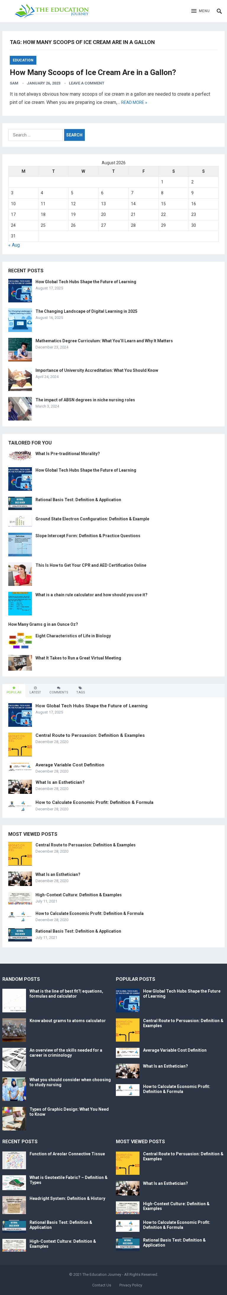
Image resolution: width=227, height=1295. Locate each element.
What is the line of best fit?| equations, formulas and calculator (66, 993)
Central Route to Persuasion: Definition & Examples (90, 735)
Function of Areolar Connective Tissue (67, 1153)
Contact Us (101, 1285)
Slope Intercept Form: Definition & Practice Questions (87, 535)
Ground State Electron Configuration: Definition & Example (92, 519)
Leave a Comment (86, 83)
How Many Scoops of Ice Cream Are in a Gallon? (93, 72)
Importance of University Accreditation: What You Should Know (96, 370)
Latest (35, 692)
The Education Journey (101, 1274)
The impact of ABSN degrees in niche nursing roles (85, 400)
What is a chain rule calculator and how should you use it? (91, 594)
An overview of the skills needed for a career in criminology (66, 1053)
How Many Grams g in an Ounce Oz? (43, 624)
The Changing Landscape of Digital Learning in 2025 (86, 311)
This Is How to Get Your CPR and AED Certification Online (90, 565)
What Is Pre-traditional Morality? (67, 453)
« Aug (14, 245)
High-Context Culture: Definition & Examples (78, 894)
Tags (80, 692)
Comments (58, 692)
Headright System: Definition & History (67, 1198)
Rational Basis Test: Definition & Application (78, 499)
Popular (14, 692)
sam (14, 83)
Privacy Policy (130, 1285)
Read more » (134, 102)
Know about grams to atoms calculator (68, 1020)
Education (23, 60)
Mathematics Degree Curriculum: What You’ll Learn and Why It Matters (104, 340)
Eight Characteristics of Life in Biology (73, 635)
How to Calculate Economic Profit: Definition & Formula (94, 802)
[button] (200, 11)
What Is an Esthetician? (60, 782)
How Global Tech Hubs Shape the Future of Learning (85, 281)
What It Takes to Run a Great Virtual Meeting (78, 658)
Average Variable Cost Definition (69, 765)
